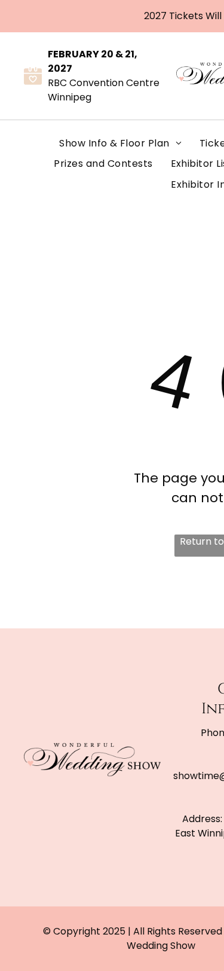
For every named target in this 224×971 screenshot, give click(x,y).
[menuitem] (120, 143)
